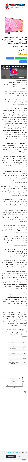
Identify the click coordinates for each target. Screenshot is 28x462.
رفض (19, 456)
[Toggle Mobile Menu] (14, 12)
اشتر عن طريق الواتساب (21, 58)
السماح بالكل (10, 456)
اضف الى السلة (10, 58)
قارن (23, 61)
